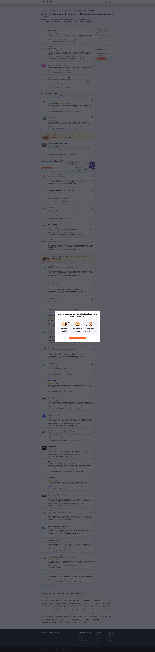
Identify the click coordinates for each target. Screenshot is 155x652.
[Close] (98, 312)
